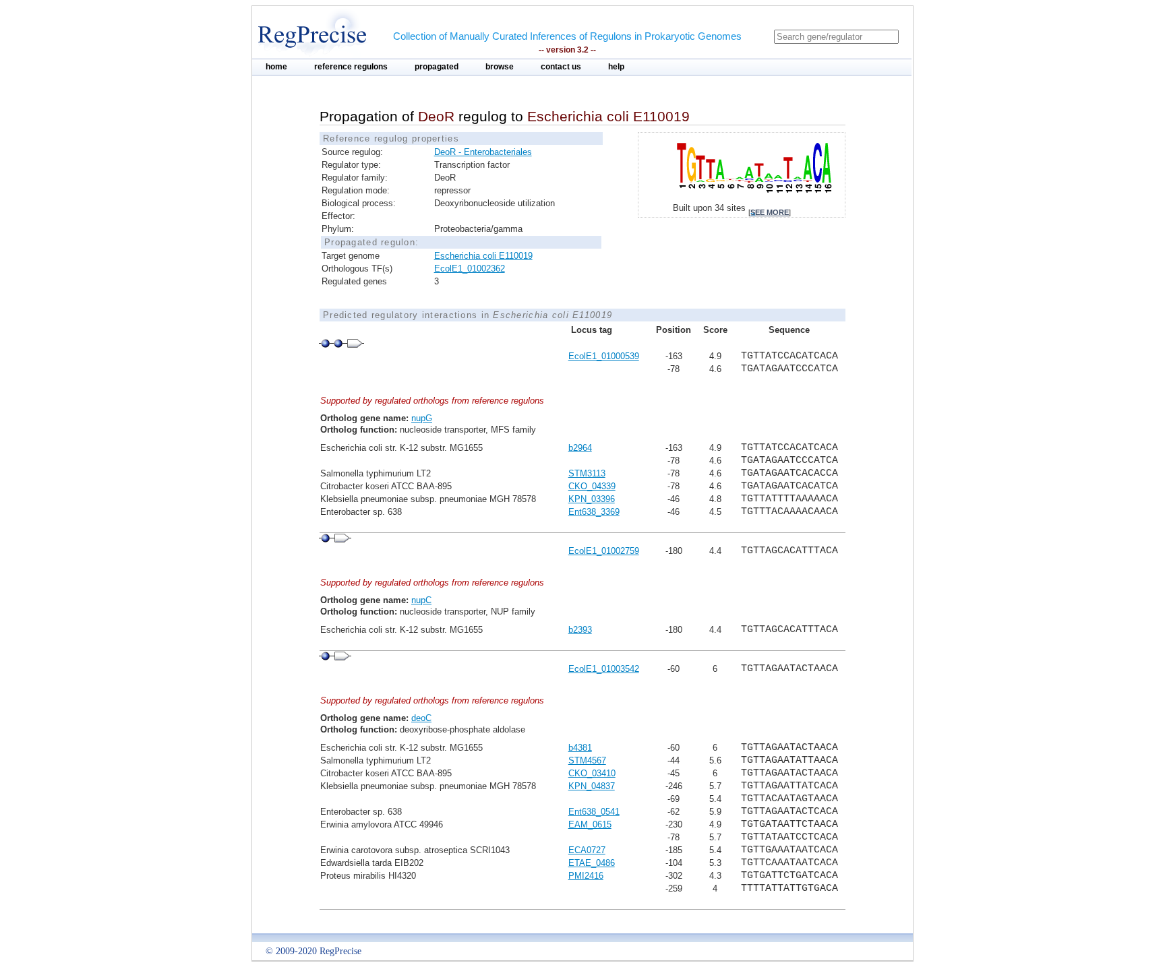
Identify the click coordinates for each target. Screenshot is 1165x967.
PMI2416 (585, 876)
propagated (436, 67)
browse (499, 67)
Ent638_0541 (594, 812)
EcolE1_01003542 (603, 669)
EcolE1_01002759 (603, 551)
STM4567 (587, 760)
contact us (561, 67)
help (616, 67)
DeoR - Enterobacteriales (483, 152)
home (276, 67)
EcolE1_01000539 (603, 356)
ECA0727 (586, 850)
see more (769, 212)
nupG (421, 418)
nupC (421, 600)
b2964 (580, 448)
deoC (421, 718)
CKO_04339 (592, 486)
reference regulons (351, 67)
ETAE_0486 (591, 863)
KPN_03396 (591, 499)
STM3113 (586, 473)
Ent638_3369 (594, 512)
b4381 (580, 748)
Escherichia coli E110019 (483, 256)
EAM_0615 (589, 824)
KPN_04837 (591, 786)
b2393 (580, 630)
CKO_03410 (592, 773)
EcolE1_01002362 (469, 268)
